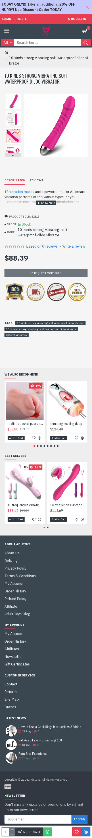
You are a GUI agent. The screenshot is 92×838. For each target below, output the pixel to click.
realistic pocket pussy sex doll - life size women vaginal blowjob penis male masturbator (26, 424)
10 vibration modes (19, 192)
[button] (13, 95)
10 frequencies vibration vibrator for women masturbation (68, 505)
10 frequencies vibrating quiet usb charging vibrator (26, 505)
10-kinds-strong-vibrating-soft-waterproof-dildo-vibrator (41, 329)
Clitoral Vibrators (16, 335)
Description (14, 180)
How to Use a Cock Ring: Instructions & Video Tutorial (52, 727)
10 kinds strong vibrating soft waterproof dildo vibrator (50, 323)
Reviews (36, 180)
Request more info (48, 273)
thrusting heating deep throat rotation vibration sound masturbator (68, 424)
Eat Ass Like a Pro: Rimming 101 (40, 740)
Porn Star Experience (33, 754)
